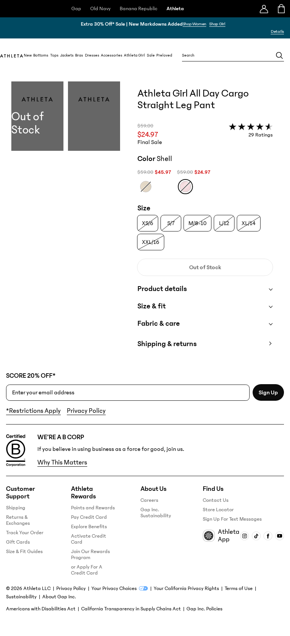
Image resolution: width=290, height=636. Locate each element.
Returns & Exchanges (18, 520)
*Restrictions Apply (33, 411)
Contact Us (215, 500)
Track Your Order (24, 533)
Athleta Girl (134, 55)
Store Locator (218, 510)
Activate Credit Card (88, 539)
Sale (151, 55)
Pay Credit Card (89, 517)
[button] (65, 222)
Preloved (164, 55)
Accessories (111, 55)
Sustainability (21, 597)
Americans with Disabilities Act (41, 609)
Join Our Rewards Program (90, 555)
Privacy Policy (86, 411)
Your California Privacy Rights (186, 588)
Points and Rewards (93, 508)
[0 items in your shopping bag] (281, 8)
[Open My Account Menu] (264, 8)
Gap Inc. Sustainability (155, 513)
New (28, 55)
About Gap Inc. (59, 597)
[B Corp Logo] (15, 450)
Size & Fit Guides (24, 552)
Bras (79, 55)
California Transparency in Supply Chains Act (131, 609)
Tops (54, 55)
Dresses (92, 55)
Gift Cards (18, 542)
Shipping (15, 508)
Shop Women (195, 23)
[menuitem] (27, 55)
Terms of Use (239, 588)
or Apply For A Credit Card (86, 570)
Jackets (67, 55)
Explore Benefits (89, 527)
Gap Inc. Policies (204, 609)
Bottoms (40, 55)
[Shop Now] (145, 27)
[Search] (279, 55)
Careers (149, 500)
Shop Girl (217, 23)
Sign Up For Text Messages (232, 519)
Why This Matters (62, 462)
